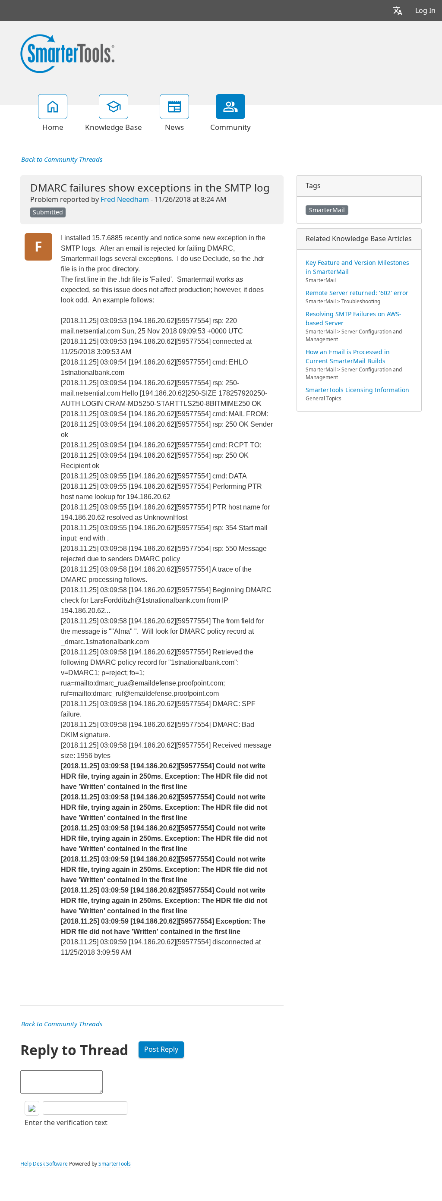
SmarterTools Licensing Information (357, 390)
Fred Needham (125, 199)
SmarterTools (114, 1164)
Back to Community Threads (61, 159)
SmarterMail (327, 210)
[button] (397, 10)
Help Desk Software (44, 1164)
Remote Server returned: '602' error (357, 292)
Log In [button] (425, 10)
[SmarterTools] (67, 52)
